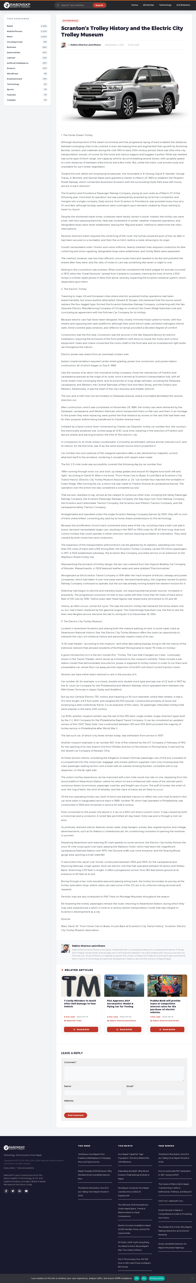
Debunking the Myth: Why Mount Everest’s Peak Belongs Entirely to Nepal (133, 1175)
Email (130, 1086)
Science (11, 68)
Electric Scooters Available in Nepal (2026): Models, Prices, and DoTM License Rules (134, 1229)
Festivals (11, 95)
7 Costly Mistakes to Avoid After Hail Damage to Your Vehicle (80, 1003)
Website (69, 1100)
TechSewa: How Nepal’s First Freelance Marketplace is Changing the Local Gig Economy (94, 1158)
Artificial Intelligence (17, 63)
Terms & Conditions (25, 1168)
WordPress (12, 73)
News (10, 36)
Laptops (11, 58)
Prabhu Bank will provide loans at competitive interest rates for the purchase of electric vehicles (165, 1006)
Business (11, 47)
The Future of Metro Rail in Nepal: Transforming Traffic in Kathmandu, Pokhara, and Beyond (174, 1188)
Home (135, 5)
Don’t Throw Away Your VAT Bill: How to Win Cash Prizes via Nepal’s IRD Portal (134, 1263)
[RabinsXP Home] (18, 5)
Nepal (10, 26)
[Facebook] (6, 1191)
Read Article (83, 1029)
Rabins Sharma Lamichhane (86, 45)
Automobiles (13, 52)
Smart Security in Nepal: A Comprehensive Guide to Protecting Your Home (175, 1214)
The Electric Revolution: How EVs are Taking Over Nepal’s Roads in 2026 (93, 1192)
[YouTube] (26, 1191)
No (144, 1278)
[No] (192, 1278)
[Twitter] (12, 1191)
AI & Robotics (183, 5)
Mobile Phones (14, 31)
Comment (70, 1062)
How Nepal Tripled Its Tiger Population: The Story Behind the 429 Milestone (133, 1158)
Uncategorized (14, 42)
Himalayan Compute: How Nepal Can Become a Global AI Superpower (133, 1192)
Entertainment (14, 79)
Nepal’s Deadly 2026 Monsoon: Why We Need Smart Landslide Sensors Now (95, 1175)
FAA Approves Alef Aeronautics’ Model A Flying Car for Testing (120, 1003)
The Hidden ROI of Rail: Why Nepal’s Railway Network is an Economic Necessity (175, 1231)
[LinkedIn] (19, 1191)
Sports (10, 89)
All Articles (148, 5)
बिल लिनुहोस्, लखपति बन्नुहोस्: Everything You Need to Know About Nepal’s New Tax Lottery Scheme (133, 1246)
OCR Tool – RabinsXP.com (170, 1201)
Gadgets (11, 100)
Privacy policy (157, 1278)
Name (68, 1086)
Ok (136, 1278)
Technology (165, 5)
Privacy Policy (9, 1168)
